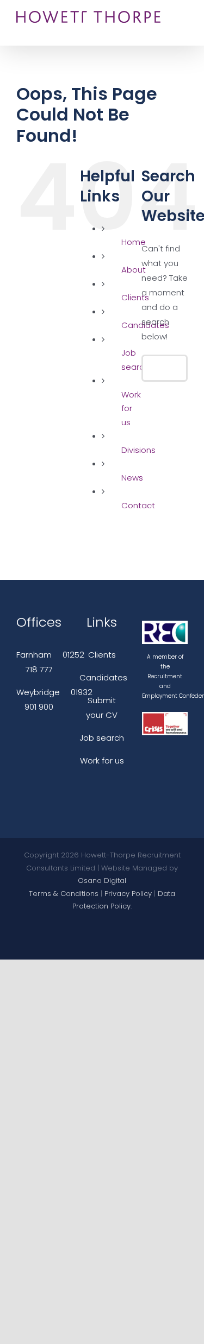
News (132, 477)
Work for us (131, 408)
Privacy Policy (128, 893)
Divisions (138, 450)
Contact (138, 505)
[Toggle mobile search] (183, 29)
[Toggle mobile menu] (183, 17)
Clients (102, 654)
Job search (101, 737)
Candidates (103, 677)
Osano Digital (102, 880)
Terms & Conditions (63, 893)
